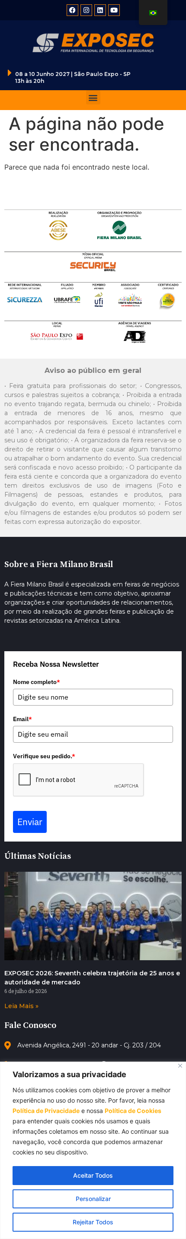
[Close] (180, 1066)
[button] (93, 97)
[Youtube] (114, 10)
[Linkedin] (100, 10)
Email (22, 719)
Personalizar (93, 1198)
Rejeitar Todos (93, 1222)
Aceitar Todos (93, 1175)
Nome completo (36, 682)
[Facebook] (72, 10)
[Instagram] (86, 10)
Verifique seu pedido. (44, 756)
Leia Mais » (21, 1006)
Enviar (29, 822)
